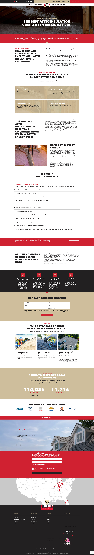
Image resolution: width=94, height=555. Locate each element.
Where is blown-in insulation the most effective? (27, 184)
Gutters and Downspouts (38, 468)
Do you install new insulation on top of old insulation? (28, 222)
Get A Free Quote (75, 1)
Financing (59, 4)
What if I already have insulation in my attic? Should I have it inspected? (32, 200)
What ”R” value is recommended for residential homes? (28, 207)
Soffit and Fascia (51, 468)
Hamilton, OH (33, 527)
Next (21, 445)
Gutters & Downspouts (19, 519)
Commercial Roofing (37, 467)
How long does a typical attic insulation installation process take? (31, 225)
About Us (40, 4)
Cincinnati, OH (34, 519)
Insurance (63, 1)
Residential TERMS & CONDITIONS (54, 538)
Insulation (16, 523)
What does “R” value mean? (22, 204)
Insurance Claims (51, 531)
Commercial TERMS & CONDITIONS (54, 536)
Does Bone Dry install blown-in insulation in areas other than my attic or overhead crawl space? (37, 189)
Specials (54, 4)
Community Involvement (52, 534)
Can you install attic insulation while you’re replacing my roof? (30, 196)
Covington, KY (34, 521)
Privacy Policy (50, 540)
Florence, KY (33, 525)
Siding (49, 467)
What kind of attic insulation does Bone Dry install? (27, 218)
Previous (16, 445)
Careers (67, 1)
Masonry (35, 469)
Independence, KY (34, 529)
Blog (64, 4)
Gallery (48, 519)
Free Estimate (72, 241)
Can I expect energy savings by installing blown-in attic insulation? (31, 214)
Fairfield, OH (33, 523)
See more (32, 536)
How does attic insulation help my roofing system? (27, 193)
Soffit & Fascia (17, 529)
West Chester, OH (34, 534)
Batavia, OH (33, 517)
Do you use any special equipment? (24, 211)
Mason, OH (33, 532)
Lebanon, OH (33, 531)
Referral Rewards (56, 1)
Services (30, 4)
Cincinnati (58, 48)
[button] (47, 184)
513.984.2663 (67, 533)
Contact (49, 527)
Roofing (16, 517)
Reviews (35, 4)
